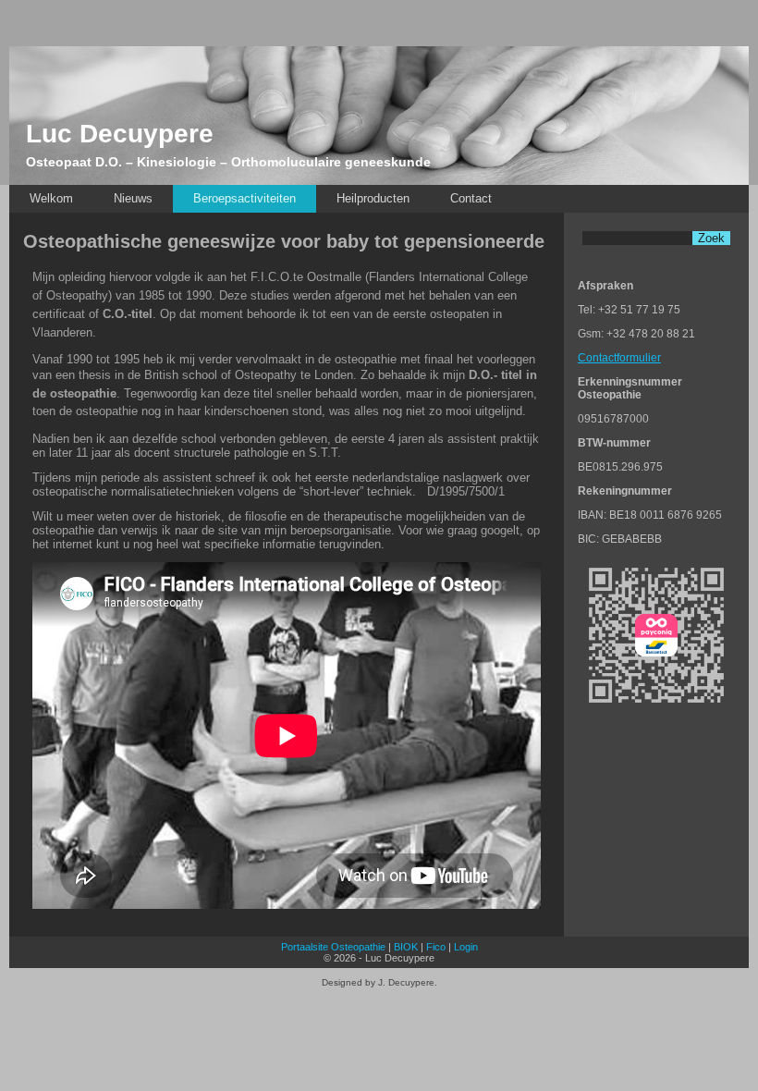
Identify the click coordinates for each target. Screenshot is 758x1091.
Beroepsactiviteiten (244, 198)
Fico (436, 946)
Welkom (51, 198)
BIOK (406, 946)
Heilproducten (373, 198)
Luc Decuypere (120, 133)
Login (466, 946)
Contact (471, 198)
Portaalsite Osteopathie (333, 946)
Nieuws (133, 198)
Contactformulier (619, 357)
